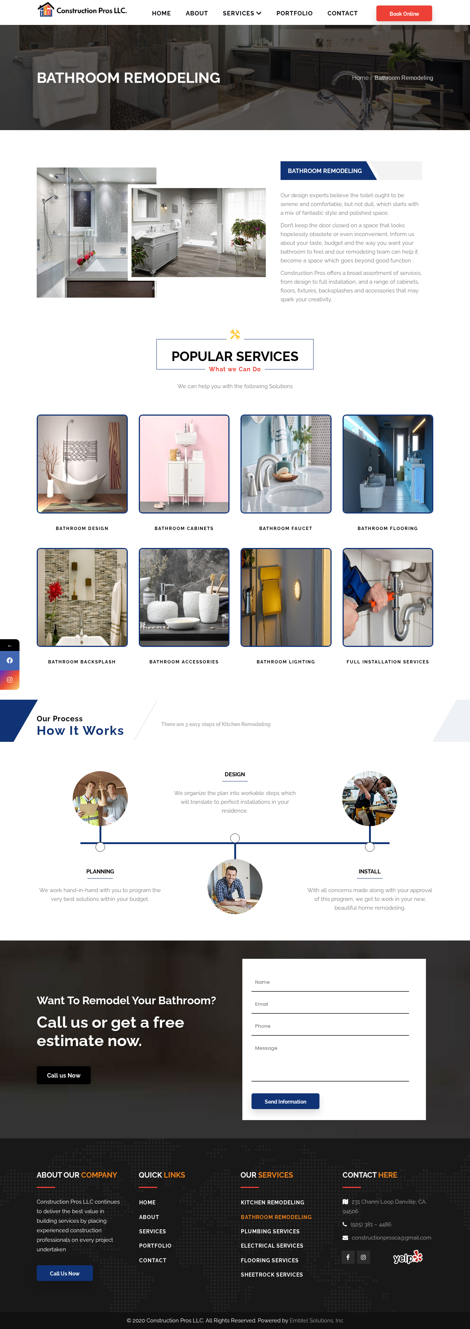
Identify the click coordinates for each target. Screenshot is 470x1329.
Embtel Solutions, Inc (316, 1320)
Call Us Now (65, 1274)
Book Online (404, 14)
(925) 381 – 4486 (371, 1224)
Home (360, 77)
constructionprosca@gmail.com (391, 1237)
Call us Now (63, 1075)
